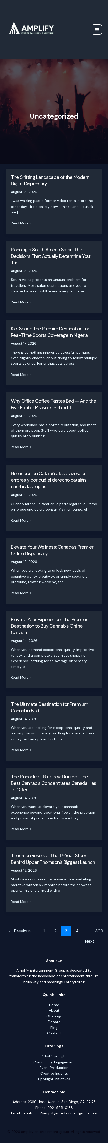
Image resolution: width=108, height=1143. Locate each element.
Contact (54, 1033)
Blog (54, 1027)
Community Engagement (54, 1062)
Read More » (21, 223)
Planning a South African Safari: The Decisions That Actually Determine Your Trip (51, 256)
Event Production (54, 1067)
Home (54, 1005)
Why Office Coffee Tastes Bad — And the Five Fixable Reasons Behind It (53, 404)
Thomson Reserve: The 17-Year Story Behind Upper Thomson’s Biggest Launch (53, 858)
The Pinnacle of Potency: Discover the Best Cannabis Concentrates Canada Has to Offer (53, 783)
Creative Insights (54, 1073)
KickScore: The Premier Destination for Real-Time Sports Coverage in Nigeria (50, 331)
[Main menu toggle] (97, 29)
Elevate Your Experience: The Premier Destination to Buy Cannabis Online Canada (49, 626)
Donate (54, 1021)
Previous (19, 931)
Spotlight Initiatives (54, 1079)
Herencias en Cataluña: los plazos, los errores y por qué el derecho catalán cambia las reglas (48, 480)
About (54, 1010)
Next (92, 941)
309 (99, 931)
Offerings (54, 1016)
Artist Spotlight (54, 1056)
